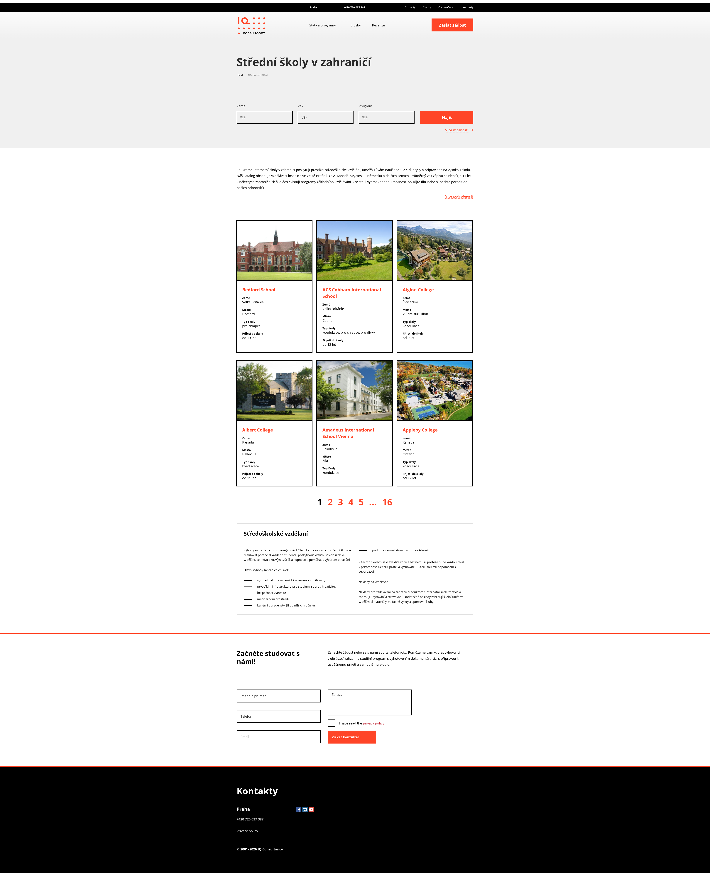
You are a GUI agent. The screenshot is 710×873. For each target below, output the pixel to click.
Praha (243, 809)
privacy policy (373, 723)
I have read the (361, 723)
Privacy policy (247, 831)
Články (427, 7)
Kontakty (468, 7)
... (373, 502)
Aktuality (410, 7)
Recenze (378, 25)
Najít (447, 117)
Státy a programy (322, 25)
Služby (356, 25)
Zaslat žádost (452, 25)
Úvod (240, 75)
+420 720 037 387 (354, 7)
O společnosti (446, 7)
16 (387, 502)
